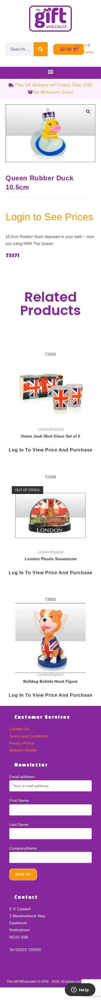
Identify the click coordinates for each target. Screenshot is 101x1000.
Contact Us (19, 729)
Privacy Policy (21, 743)
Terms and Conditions (28, 736)
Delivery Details (23, 750)
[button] (50, 71)
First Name (19, 800)
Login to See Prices (49, 217)
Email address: (22, 776)
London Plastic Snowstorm (51, 559)
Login (82, 45)
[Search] (41, 49)
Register (85, 52)
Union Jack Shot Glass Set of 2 (50, 436)
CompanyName (23, 848)
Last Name (19, 824)
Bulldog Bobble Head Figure (50, 681)
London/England (50, 429)
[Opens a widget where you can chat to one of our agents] (80, 990)
